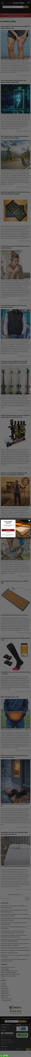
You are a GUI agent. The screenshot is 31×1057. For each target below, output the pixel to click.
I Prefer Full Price (8, 532)
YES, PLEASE (8, 530)
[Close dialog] (29, 520)
